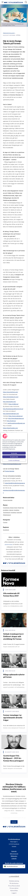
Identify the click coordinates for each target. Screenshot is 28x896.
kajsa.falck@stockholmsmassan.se (15, 483)
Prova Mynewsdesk (14, 886)
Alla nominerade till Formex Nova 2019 (11, 594)
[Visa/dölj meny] (2, 2)
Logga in (14, 893)
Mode (19, 508)
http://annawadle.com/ (9, 401)
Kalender (14, 851)
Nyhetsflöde (14, 890)
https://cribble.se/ (13, 404)
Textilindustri (7, 512)
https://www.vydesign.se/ (15, 416)
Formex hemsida (9, 471)
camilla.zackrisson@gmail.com (16, 423)
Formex (5, 522)
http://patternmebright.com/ (11, 413)
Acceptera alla (14, 456)
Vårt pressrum (14, 854)
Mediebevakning (14, 881)
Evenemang (6, 508)
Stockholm (6, 530)
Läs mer (14, 822)
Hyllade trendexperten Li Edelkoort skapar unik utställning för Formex (13, 636)
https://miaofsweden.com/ (10, 428)
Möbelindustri (7, 515)
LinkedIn (14, 858)
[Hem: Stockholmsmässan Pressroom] (13, 2)
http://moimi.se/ (11, 421)
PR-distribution (14, 883)
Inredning (16, 510)
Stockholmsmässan (8, 544)
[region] (14, 448)
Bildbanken (14, 856)
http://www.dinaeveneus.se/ (16, 418)
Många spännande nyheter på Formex (14, 675)
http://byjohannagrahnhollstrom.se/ (13, 409)
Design (12, 508)
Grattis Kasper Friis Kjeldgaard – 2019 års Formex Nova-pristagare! (13, 758)
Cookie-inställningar (14, 460)
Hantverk (19, 512)
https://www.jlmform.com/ (10, 392)
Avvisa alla (14, 453)
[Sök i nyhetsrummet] (26, 2)
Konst (15, 508)
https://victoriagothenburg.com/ (12, 464)
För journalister (14, 888)
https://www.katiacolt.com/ (10, 397)
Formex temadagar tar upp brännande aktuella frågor (12, 717)
